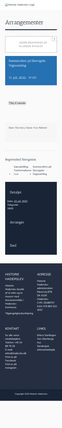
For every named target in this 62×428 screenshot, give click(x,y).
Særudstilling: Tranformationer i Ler (23, 170)
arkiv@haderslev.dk (15, 353)
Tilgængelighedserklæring (19, 313)
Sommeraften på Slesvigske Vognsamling (42, 170)
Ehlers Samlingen (46, 335)
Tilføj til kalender (17, 103)
